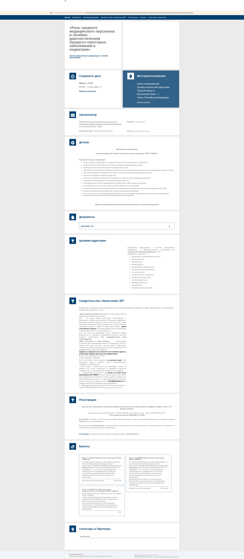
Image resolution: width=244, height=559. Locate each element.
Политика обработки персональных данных (166, 557)
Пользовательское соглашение (144, 557)
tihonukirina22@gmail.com (141, 131)
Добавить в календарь (87, 91)
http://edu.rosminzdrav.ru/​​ (112, 387)
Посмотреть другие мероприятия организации (139, 13)
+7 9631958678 (139, 122)
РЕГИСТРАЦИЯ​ (132, 434)
